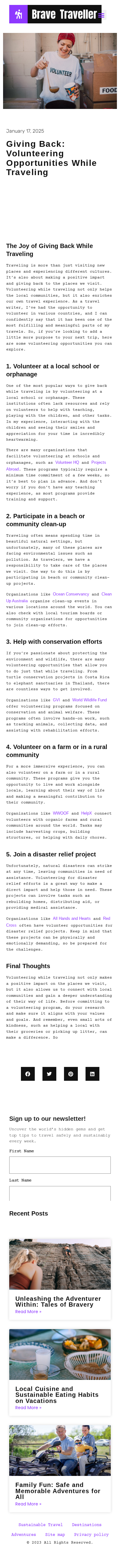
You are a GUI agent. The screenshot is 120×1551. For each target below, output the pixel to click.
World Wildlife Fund (89, 700)
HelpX (86, 813)
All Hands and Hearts (72, 918)
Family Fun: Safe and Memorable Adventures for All (58, 1490)
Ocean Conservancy (71, 594)
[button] (28, 1074)
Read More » (28, 1311)
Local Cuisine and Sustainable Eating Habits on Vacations (57, 1394)
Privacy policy (91, 1535)
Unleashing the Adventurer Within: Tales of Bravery (58, 1301)
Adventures (23, 1535)
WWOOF (61, 813)
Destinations (87, 1525)
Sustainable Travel (40, 1525)
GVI (56, 700)
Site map (55, 1535)
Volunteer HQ (67, 462)
